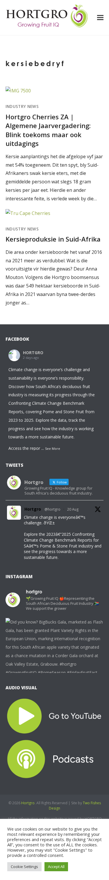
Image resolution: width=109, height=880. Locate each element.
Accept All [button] (56, 866)
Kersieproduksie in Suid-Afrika (53, 239)
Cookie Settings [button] (24, 866)
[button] (100, 17)
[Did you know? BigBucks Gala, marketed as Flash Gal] (55, 667)
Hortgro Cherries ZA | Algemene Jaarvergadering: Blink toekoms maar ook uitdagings (48, 130)
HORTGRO (33, 352)
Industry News (22, 106)
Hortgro (32, 509)
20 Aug (72, 509)
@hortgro (52, 509)
